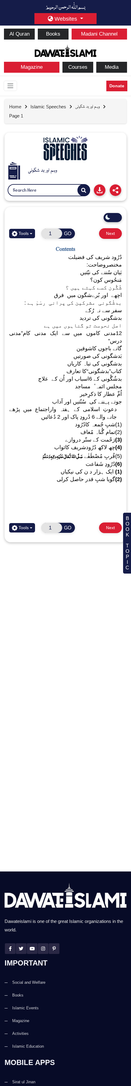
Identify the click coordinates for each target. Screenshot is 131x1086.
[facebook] (10, 948)
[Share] (115, 190)
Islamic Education (28, 1046)
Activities (20, 1033)
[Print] (99, 190)
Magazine (32, 67)
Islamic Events (25, 1008)
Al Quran (19, 34)
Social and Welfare (28, 982)
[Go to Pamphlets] (65, 148)
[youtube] (32, 948)
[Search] (83, 190)
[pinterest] (54, 948)
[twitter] (21, 948)
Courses (77, 67)
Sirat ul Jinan (23, 1082)
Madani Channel (99, 34)
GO (67, 233)
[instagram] (43, 948)
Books (53, 34)
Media (112, 67)
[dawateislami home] (65, 50)
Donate (116, 85)
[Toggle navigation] (10, 86)
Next (110, 233)
